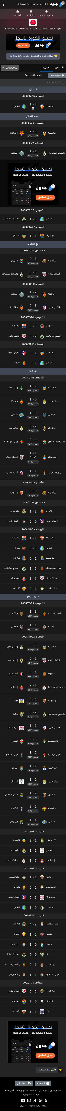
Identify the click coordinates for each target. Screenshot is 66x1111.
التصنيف (17, 15)
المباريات (46, 67)
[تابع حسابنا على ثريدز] (40, 1101)
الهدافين (59, 67)
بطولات (31, 15)
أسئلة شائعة (30, 1091)
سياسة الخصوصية (31, 1095)
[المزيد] (4, 4)
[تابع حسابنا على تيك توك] (35, 1101)
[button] (33, 106)
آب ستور (41, 1083)
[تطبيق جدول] (33, 42)
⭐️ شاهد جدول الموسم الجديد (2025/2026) (33, 56)
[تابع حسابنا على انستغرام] (29, 1101)
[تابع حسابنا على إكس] (46, 1101)
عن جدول (43, 1091)
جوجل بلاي (22, 1083)
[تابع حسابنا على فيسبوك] (23, 1101)
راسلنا (19, 1091)
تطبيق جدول (55, 1091)
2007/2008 (11, 67)
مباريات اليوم (46, 15)
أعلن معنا (9, 1091)
